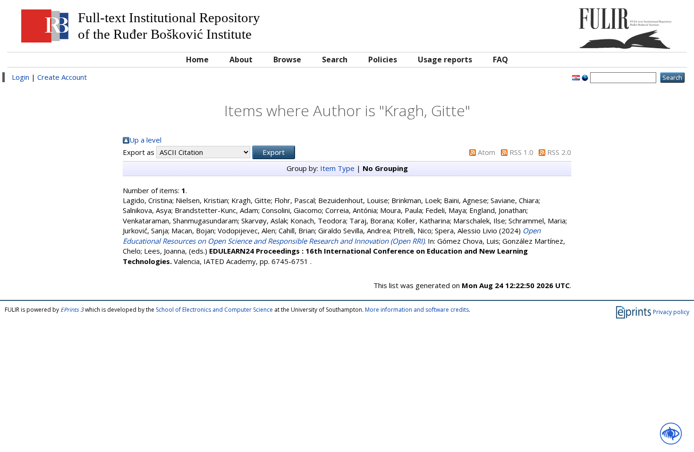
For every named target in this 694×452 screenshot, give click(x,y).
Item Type (337, 168)
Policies (382, 59)
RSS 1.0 (521, 152)
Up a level (145, 140)
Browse (287, 59)
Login (20, 77)
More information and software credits (417, 310)
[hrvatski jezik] (576, 77)
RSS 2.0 (559, 152)
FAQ (500, 59)
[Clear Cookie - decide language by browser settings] (585, 77)
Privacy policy (671, 312)
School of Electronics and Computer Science (214, 310)
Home (197, 59)
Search (334, 59)
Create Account (62, 77)
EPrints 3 (72, 310)
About (241, 59)
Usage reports (445, 59)
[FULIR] (597, 25)
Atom (486, 152)
